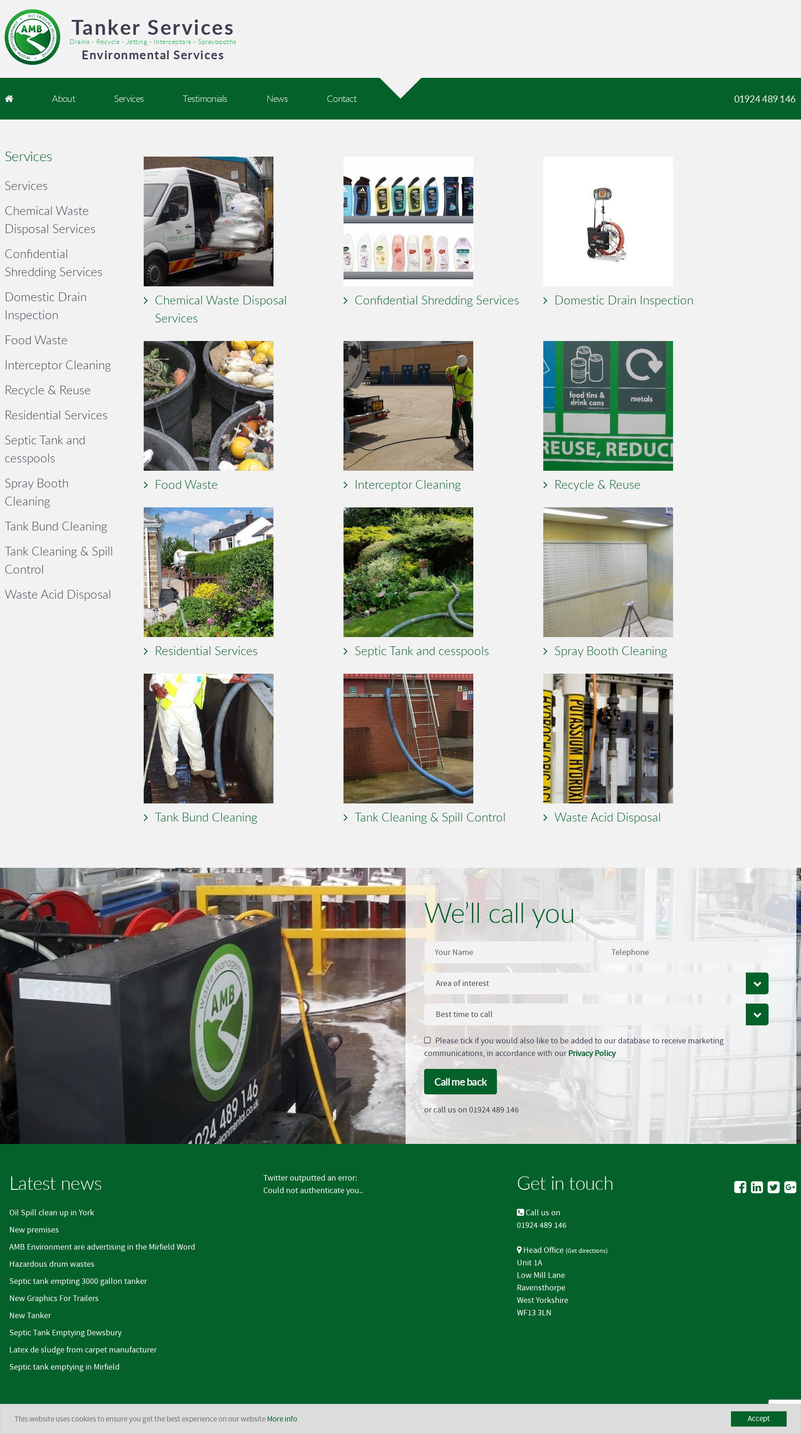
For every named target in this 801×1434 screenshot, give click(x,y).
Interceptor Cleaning (408, 484)
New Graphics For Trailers (54, 1298)
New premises (34, 1230)
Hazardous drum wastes (52, 1264)
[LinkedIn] (757, 1188)
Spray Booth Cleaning (610, 650)
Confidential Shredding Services (437, 300)
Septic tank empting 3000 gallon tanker (78, 1281)
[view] (239, 221)
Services (129, 98)
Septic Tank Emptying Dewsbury (65, 1332)
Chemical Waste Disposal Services (221, 309)
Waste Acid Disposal (607, 817)
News (277, 98)
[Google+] (790, 1188)
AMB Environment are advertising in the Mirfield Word (102, 1247)
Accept (759, 1419)
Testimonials (205, 98)
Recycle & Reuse (597, 484)
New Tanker (30, 1315)
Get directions (586, 1250)
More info (282, 1419)
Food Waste (186, 484)
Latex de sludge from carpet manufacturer (83, 1350)
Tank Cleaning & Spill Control (430, 817)
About (63, 98)
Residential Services (206, 650)
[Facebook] (740, 1188)
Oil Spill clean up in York (51, 1212)
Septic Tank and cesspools (422, 650)
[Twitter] (774, 1188)
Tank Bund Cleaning (206, 817)
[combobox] (596, 983)
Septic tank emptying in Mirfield (64, 1367)
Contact (341, 98)
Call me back (460, 1081)
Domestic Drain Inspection (623, 300)
